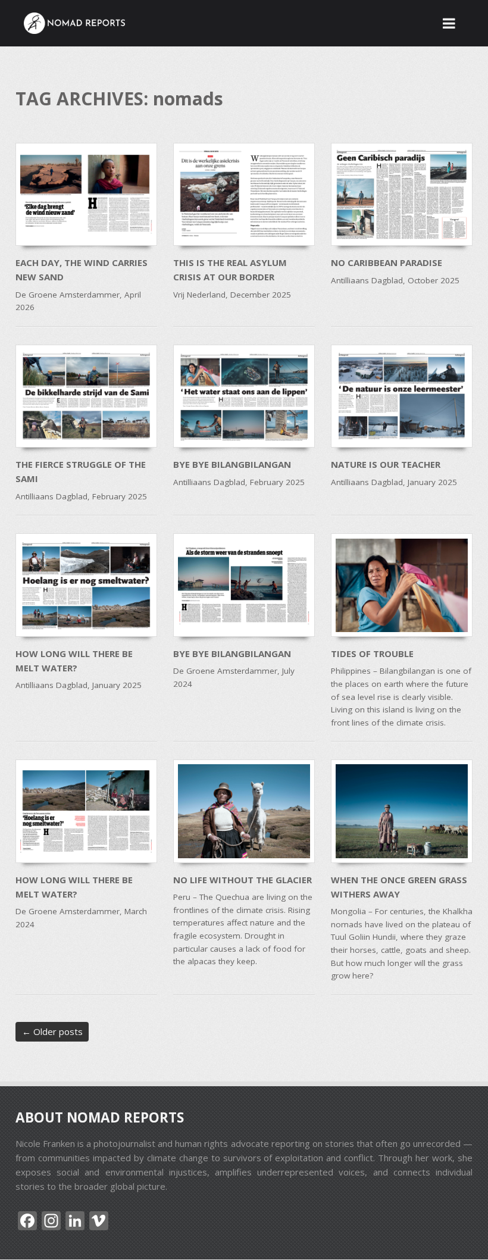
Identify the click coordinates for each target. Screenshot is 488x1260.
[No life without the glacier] (244, 810)
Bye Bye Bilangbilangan (232, 464)
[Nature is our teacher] (402, 396)
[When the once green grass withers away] (402, 810)
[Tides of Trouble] (402, 584)
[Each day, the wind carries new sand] (86, 194)
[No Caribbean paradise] (402, 194)
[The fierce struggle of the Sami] (86, 396)
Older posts (52, 1031)
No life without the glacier (242, 880)
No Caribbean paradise (386, 262)
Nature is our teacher (385, 464)
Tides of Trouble (372, 653)
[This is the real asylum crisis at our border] (244, 194)
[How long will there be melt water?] (86, 584)
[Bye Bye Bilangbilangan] (244, 396)
